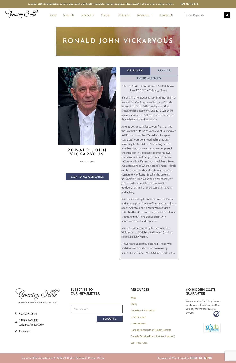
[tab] (135, 71)
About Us (68, 15)
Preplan (105, 15)
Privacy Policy (96, 358)
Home (52, 15)
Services (86, 15)
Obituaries (124, 15)
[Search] (227, 15)
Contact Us (166, 15)
